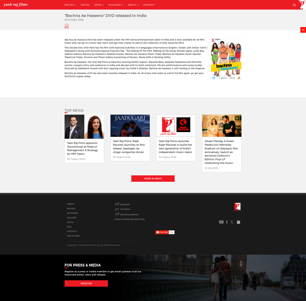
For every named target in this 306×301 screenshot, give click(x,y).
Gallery (71, 217)
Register (86, 283)
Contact (149, 5)
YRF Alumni (73, 236)
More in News (153, 178)
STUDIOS (123, 209)
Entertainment (129, 214)
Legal (70, 222)
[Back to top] (296, 291)
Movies (70, 5)
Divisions (115, 5)
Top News (74, 110)
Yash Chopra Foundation (129, 219)
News (98, 5)
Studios (125, 204)
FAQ (69, 226)
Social (85, 5)
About (132, 5)
